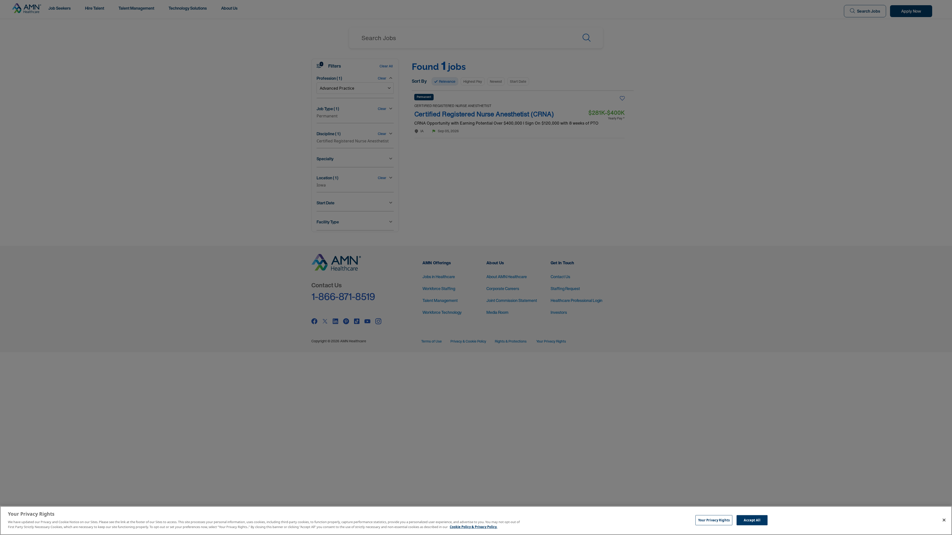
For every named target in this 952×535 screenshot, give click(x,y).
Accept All (752, 520)
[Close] (944, 519)
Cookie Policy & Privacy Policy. (473, 526)
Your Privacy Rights (714, 520)
